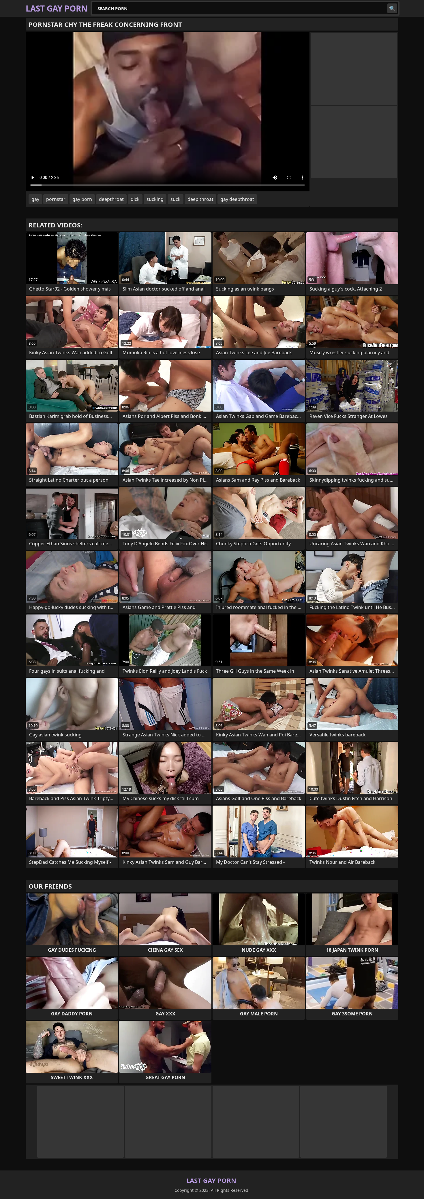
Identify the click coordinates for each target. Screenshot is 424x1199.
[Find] (392, 8)
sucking (155, 199)
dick (135, 199)
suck (175, 199)
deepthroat (111, 199)
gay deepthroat (237, 199)
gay (35, 199)
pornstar (55, 199)
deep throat (200, 199)
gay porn (82, 199)
